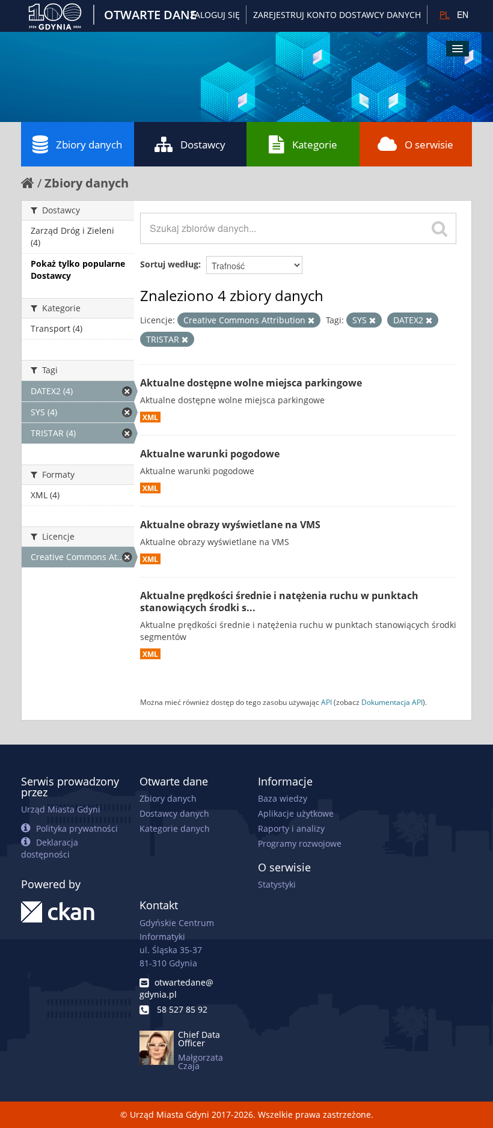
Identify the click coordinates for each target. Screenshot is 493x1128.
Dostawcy (202, 144)
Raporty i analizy (291, 828)
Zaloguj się (215, 14)
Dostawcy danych (174, 813)
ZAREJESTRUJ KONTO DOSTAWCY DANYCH (337, 14)
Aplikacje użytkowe (296, 813)
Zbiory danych (89, 144)
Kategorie (314, 144)
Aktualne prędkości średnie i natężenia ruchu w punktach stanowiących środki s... (279, 602)
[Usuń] (311, 320)
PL (444, 14)
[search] (439, 228)
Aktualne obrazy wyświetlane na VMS (230, 524)
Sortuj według (169, 264)
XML (150, 417)
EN (462, 14)
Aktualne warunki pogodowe (210, 453)
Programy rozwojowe (299, 843)
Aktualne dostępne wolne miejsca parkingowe (251, 382)
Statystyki (277, 884)
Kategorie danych (174, 828)
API (326, 702)
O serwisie (429, 144)
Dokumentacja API (392, 702)
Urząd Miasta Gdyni (60, 809)
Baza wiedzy (282, 798)
